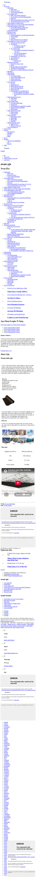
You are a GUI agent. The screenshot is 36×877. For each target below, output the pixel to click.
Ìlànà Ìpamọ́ (30, 624)
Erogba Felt (14, 104)
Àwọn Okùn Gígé (12, 14)
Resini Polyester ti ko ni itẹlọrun (19, 39)
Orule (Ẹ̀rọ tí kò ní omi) (17, 64)
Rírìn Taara (14, 9)
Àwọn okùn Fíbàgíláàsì (17, 12)
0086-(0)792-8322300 (13, 574)
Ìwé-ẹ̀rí (9, 135)
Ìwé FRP (13, 121)
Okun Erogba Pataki (12, 101)
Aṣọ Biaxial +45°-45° (20, 45)
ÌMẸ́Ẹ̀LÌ (6, 575)
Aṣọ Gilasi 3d (4, 626)
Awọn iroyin (7, 128)
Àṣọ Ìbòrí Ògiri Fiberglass (18, 68)
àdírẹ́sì (5, 572)
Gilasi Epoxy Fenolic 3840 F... (17, 291)
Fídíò (5, 145)
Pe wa (5, 138)
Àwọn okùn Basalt (10, 504)
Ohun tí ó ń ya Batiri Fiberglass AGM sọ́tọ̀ (22, 70)
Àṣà (8, 142)
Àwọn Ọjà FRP (11, 115)
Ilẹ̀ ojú (12, 65)
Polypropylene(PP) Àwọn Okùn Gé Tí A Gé (22, 20)
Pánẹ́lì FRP (14, 118)
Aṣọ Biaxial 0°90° (19, 47)
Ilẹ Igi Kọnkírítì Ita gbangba (21, 92)
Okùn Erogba (14, 112)
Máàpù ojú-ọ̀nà (12, 624)
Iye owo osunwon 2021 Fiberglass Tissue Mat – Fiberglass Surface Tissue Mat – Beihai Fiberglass (23, 231)
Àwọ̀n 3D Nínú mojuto (17, 88)
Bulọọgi (6, 139)
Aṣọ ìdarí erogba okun (17, 103)
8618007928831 (8, 666)
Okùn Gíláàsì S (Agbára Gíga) (15, 23)
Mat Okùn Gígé (11, 33)
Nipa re (6, 130)
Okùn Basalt (10, 73)
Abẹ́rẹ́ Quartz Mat (15, 79)
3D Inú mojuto (8, 505)
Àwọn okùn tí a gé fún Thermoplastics (21, 17)
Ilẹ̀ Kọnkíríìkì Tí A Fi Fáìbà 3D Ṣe (20, 91)
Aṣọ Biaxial (14, 44)
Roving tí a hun (11, 32)
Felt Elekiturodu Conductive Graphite (21, 106)
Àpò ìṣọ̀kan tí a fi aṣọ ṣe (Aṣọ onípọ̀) (17, 41)
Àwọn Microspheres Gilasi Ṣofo (15, 26)
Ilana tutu (13, 18)
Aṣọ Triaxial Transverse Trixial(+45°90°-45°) (20, 54)
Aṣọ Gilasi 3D (11, 82)
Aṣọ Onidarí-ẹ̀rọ (15, 57)
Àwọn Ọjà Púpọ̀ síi (12, 127)
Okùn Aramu (14, 113)
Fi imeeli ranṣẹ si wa (6, 350)
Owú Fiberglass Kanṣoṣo (15, 304)
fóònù (5, 574)
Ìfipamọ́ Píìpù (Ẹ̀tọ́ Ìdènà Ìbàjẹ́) (19, 67)
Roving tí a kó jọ (15, 11)
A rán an (13, 38)
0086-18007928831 (9, 640)
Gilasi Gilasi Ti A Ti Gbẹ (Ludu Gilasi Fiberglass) (20, 24)
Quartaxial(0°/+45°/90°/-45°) (18, 56)
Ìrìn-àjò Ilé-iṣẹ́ (11, 131)
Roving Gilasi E (13, 626)
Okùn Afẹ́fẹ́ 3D (15, 89)
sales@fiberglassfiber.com (15, 575)
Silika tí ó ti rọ (14, 124)
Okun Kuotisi (11, 74)
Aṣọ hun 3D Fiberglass (15, 311)
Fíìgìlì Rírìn (10, 8)
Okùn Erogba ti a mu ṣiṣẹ (14, 97)
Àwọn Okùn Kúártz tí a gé (18, 77)
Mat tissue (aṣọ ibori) (12, 62)
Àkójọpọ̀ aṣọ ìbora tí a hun (18, 42)
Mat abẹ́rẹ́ (10, 71)
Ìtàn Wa (9, 144)
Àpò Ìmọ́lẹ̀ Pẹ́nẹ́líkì (12, 30)
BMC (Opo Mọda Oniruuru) (18, 15)
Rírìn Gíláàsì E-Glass (18, 627)
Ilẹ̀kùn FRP (14, 119)
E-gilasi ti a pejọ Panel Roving (17, 317)
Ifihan (8, 136)
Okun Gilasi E (21, 626)
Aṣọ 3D (13, 83)
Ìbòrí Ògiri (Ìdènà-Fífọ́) (13, 235)
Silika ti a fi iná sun (16, 125)
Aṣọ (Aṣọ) (13, 100)
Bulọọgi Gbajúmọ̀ (21, 624)
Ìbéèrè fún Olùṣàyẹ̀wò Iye (7, 621)
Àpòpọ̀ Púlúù (14, 36)
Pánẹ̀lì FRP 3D (15, 85)
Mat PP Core (14, 59)
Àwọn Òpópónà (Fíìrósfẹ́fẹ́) (18, 29)
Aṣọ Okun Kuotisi (15, 76)
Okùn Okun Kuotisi (16, 80)
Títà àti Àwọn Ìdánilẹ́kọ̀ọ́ (14, 141)
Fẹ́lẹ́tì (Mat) (14, 98)
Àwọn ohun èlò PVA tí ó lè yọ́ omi (20, 21)
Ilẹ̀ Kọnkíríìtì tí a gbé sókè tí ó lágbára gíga (22, 250)
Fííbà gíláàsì (29, 626)
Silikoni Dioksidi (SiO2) (13, 122)
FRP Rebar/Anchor (16, 116)
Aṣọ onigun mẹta (15, 48)
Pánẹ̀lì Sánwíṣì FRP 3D (17, 86)
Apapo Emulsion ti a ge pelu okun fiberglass (22, 35)
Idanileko (9, 133)
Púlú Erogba (14, 109)
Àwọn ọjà (6, 6)
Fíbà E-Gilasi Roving (6, 627)
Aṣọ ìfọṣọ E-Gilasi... (14, 298)
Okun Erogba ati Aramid (13, 110)
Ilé (4, 5)
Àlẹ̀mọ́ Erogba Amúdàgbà (18, 107)
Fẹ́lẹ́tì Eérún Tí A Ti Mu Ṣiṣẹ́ (17, 566)
